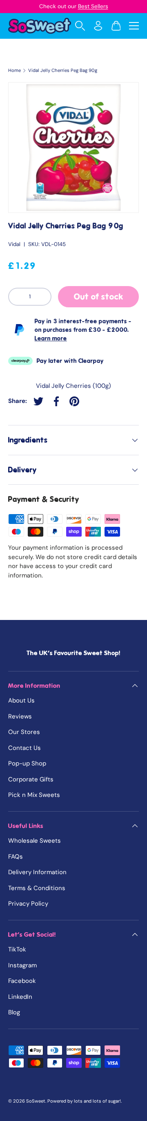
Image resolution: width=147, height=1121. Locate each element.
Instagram (22, 965)
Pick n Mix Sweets (34, 795)
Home (14, 70)
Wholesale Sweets (34, 841)
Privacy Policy (28, 903)
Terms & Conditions (36, 888)
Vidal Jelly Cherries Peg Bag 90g (62, 70)
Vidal (14, 244)
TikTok (17, 949)
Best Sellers (93, 6)
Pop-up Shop (27, 763)
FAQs (15, 856)
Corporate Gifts (30, 779)
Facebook (22, 981)
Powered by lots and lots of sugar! (84, 1101)
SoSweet (35, 1101)
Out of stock (98, 297)
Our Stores (24, 732)
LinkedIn (20, 997)
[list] (73, 148)
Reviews (20, 716)
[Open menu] (134, 26)
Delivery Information (37, 872)
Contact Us (24, 748)
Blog (14, 1012)
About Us (21, 700)
